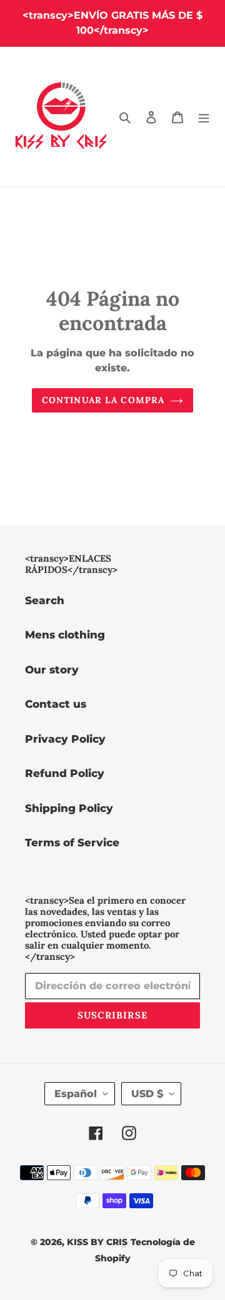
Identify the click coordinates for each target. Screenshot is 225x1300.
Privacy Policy (65, 739)
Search (44, 600)
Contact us (55, 704)
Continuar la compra (103, 400)
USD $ (147, 1094)
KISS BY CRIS (97, 1242)
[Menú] (204, 116)
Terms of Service (72, 842)
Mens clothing (65, 634)
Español (75, 1094)
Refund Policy (64, 773)
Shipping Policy (69, 808)
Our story (52, 669)
